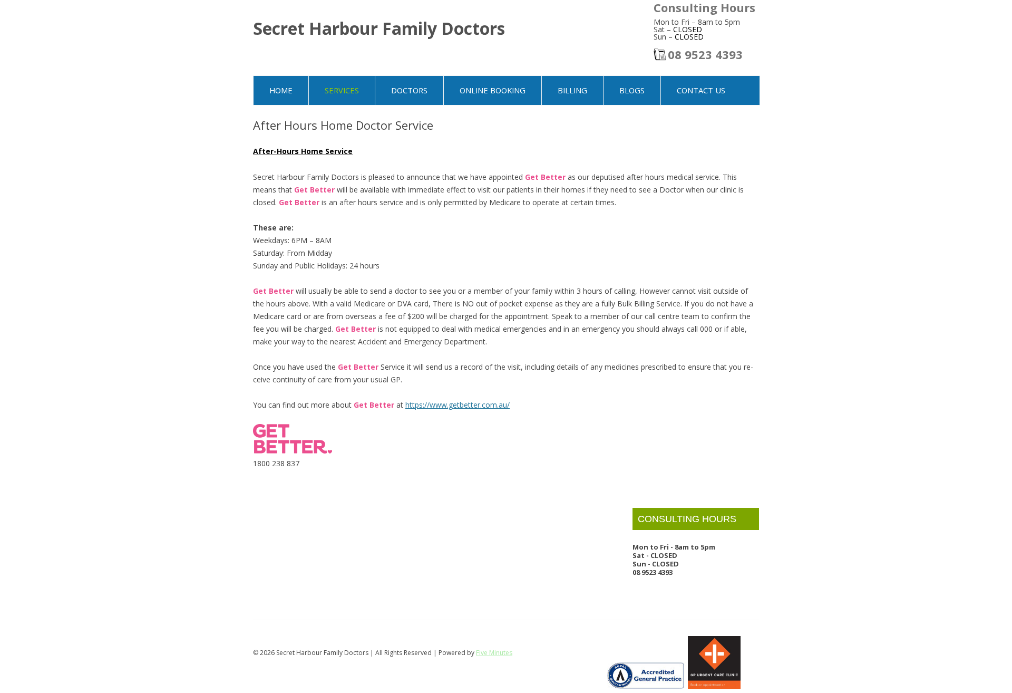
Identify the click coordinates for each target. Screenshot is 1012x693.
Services (342, 90)
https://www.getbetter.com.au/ (457, 405)
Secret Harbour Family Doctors (379, 28)
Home (281, 90)
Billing (572, 90)
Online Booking (493, 90)
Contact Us (701, 90)
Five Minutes (494, 652)
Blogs (632, 90)
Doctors (409, 90)
